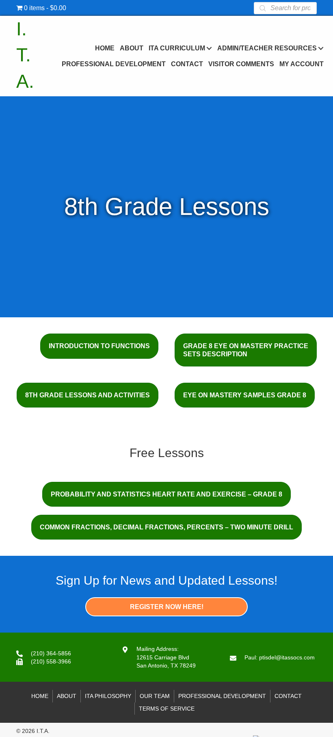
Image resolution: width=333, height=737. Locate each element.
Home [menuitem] (39, 696)
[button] (208, 48)
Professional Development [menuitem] (222, 696)
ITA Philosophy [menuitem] (108, 696)
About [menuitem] (66, 696)
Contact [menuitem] (288, 696)
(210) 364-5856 (51, 653)
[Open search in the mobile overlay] (285, 8)
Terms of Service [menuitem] (167, 708)
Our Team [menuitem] (155, 696)
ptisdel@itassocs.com (287, 657)
